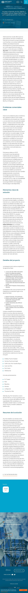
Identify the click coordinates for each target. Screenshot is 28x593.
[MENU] (26, 2)
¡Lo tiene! (23, 590)
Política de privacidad (4, 591)
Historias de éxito (18, 6)
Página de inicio (9, 6)
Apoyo (9, 570)
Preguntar (18, 570)
